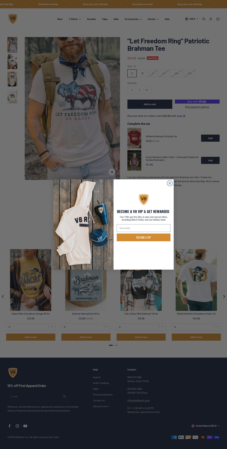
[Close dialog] (169, 183)
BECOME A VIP (143, 237)
